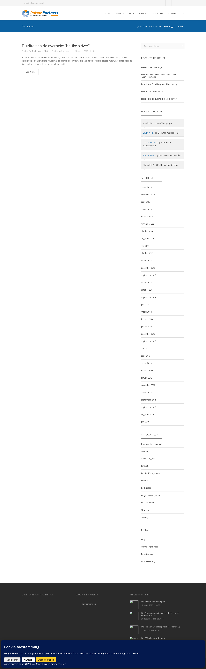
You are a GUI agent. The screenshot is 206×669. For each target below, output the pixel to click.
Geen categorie (148, 458)
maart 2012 (146, 392)
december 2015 (148, 268)
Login (143, 539)
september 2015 (148, 275)
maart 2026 (146, 187)
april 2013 (145, 355)
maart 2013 (146, 363)
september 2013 (148, 341)
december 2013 (148, 334)
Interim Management (150, 473)
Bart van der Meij (40, 51)
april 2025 (145, 202)
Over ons (158, 13)
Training (144, 517)
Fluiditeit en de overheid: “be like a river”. (56, 45)
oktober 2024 (147, 231)
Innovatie (145, 466)
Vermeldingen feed (149, 546)
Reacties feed (147, 554)
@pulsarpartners (89, 604)
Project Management (150, 495)
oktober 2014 (147, 289)
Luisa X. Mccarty (150, 142)
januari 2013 (146, 377)
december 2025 (148, 194)
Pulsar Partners (155, 26)
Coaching (145, 451)
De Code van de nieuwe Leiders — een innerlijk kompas (158, 75)
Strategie (65, 51)
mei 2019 (145, 246)
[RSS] (181, 3)
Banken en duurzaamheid (170, 155)
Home (107, 13)
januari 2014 (146, 326)
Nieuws (120, 13)
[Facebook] (175, 3)
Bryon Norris (148, 132)
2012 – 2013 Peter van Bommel (163, 165)
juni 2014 (145, 304)
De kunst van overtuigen (152, 67)
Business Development (151, 444)
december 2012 (148, 385)
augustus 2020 (147, 238)
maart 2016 (146, 260)
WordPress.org (148, 561)
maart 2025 (146, 209)
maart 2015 (146, 282)
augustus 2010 (147, 414)
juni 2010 (145, 421)
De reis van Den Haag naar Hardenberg (159, 84)
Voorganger (166, 123)
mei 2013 (145, 348)
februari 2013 (147, 370)
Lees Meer (30, 72)
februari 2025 (147, 216)
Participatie (146, 488)
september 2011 (148, 399)
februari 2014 (147, 319)
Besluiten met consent (168, 132)
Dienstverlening (138, 13)
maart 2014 (146, 311)
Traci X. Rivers (149, 155)
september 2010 (148, 407)
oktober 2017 (147, 253)
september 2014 (148, 297)
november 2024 (148, 223)
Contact (173, 13)
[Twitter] (169, 3)
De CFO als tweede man (152, 91)
